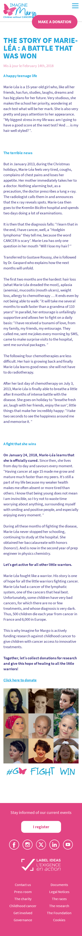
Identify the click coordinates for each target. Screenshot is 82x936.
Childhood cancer (22, 905)
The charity (22, 898)
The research (59, 905)
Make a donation (54, 21)
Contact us (23, 884)
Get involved (22, 913)
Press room (23, 891)
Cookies (59, 920)
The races (59, 898)
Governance (23, 920)
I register (41, 826)
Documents (59, 884)
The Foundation (59, 913)
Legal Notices (59, 891)
